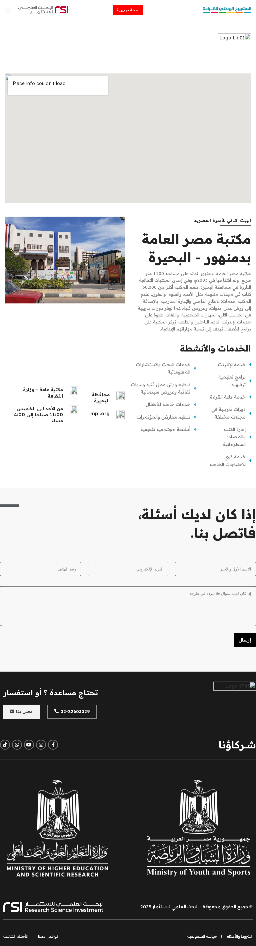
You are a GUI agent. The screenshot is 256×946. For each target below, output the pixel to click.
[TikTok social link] (5, 745)
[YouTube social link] (29, 745)
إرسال (245, 640)
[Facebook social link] (53, 745)
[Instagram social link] (41, 745)
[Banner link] (199, 828)
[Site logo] (227, 9)
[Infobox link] (105, 415)
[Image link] (43, 9)
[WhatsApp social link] (17, 745)
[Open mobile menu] (8, 10)
